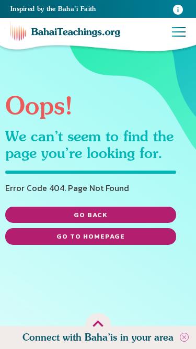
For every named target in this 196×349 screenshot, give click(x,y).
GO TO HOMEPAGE (90, 236)
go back (91, 215)
